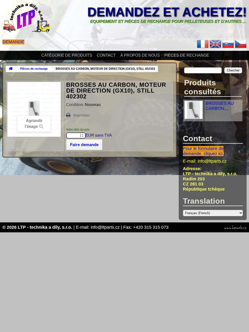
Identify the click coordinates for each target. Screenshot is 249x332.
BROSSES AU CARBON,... (219, 106)
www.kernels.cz (235, 228)
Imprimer (81, 115)
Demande (13, 41)
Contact (106, 55)
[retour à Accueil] (10, 69)
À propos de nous (140, 55)
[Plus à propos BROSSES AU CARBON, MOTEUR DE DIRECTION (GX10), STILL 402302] (194, 117)
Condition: (75, 105)
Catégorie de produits (66, 55)
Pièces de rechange (186, 55)
